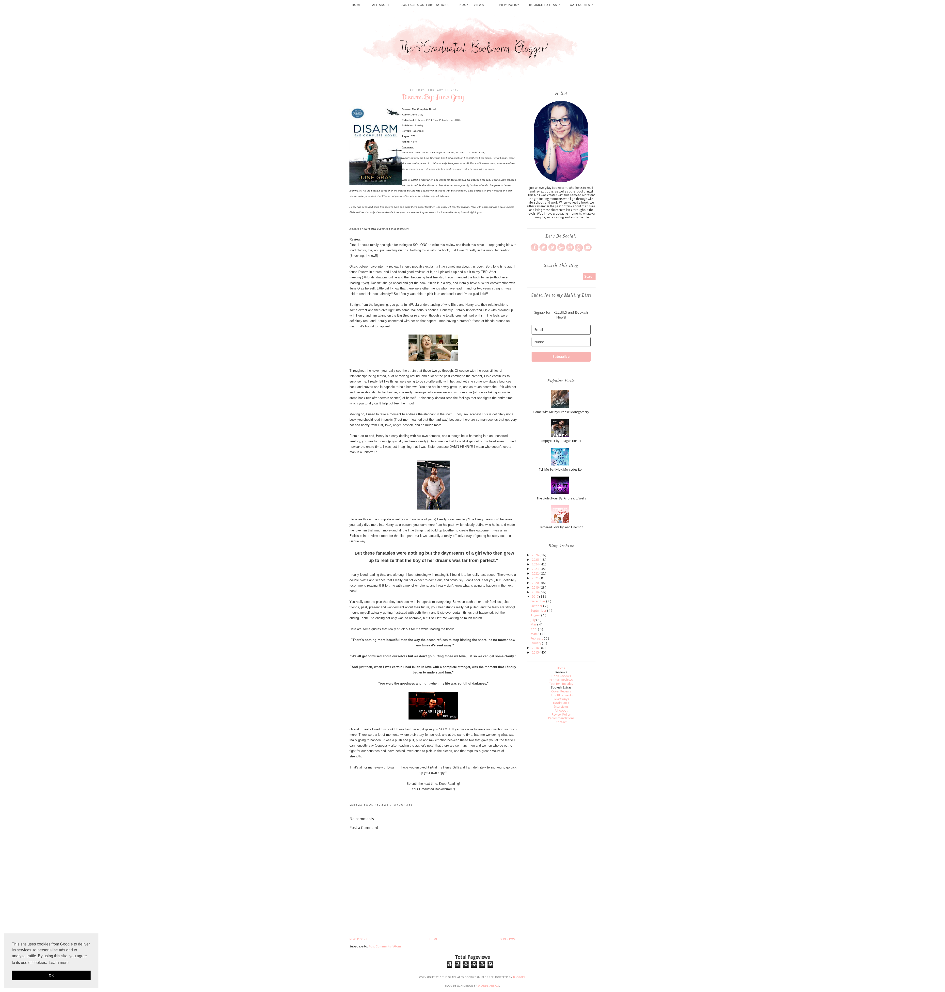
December (538, 601)
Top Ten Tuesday (561, 684)
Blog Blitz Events (561, 695)
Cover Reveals (561, 691)
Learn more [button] (59, 962)
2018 (535, 592)
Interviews (561, 706)
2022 (535, 573)
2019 (535, 587)
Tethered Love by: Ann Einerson (561, 527)
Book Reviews (471, 5)
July (533, 620)
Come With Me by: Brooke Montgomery (561, 412)
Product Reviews (561, 680)
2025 (535, 559)
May (534, 624)
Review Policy (507, 5)
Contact (561, 722)
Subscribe (561, 356)
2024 (535, 564)
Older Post (508, 939)
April (534, 629)
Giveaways (561, 699)
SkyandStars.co (488, 985)
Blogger (519, 977)
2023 (535, 569)
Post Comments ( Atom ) (386, 946)
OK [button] (51, 975)
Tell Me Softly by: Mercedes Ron (561, 469)
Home (356, 5)
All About (381, 5)
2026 (535, 555)
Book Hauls (561, 703)
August (536, 615)
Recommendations (561, 718)
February (537, 638)
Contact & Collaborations (425, 5)
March (535, 634)
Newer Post (358, 939)
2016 (535, 648)
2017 (535, 596)
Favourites (403, 804)
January (536, 643)
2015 (535, 652)
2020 (535, 583)
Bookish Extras (543, 5)
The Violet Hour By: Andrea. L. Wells (561, 498)
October (537, 606)
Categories (580, 5)
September (539, 610)
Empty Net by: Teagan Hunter (561, 441)
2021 (535, 578)
